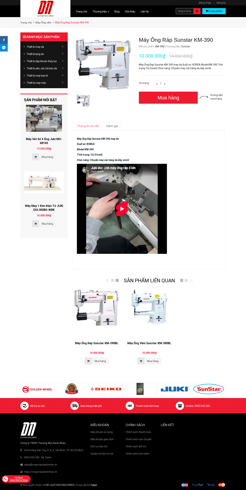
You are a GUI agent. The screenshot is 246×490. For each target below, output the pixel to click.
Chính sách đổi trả (136, 446)
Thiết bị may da (35, 46)
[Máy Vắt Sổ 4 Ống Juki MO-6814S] (44, 118)
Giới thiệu (130, 11)
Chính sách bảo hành (137, 453)
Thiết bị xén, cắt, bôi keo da (42, 68)
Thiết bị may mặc (36, 82)
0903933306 (19, 479)
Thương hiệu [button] (100, 11)
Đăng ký (221, 2)
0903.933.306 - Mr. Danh (37, 457)
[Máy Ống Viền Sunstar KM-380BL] (149, 312)
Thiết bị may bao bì (37, 75)
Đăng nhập (206, 2)
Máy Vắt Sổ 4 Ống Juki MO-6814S (44, 141)
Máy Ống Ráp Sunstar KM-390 (176, 40)
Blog (117, 11)
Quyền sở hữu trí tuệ (102, 453)
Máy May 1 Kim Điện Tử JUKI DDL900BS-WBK (44, 208)
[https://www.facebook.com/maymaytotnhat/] (4, 40)
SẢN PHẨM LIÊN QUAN (149, 281)
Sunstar (185, 46)
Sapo (94, 485)
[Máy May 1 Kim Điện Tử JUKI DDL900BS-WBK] (44, 185)
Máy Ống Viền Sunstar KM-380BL (149, 343)
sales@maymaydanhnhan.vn (40, 464)
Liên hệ (145, 11)
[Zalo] (4, 47)
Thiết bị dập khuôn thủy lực (42, 61)
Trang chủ (81, 11)
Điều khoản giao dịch (102, 439)
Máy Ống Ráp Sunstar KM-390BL (96, 343)
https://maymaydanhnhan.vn (40, 471)
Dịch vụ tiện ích (99, 446)
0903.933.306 (202, 405)
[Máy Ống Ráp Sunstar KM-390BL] (96, 312)
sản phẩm (215, 11)
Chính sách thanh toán (138, 432)
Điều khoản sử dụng (102, 432)
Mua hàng (168, 97)
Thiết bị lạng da (35, 54)
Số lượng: (144, 83)
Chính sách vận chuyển (138, 439)
